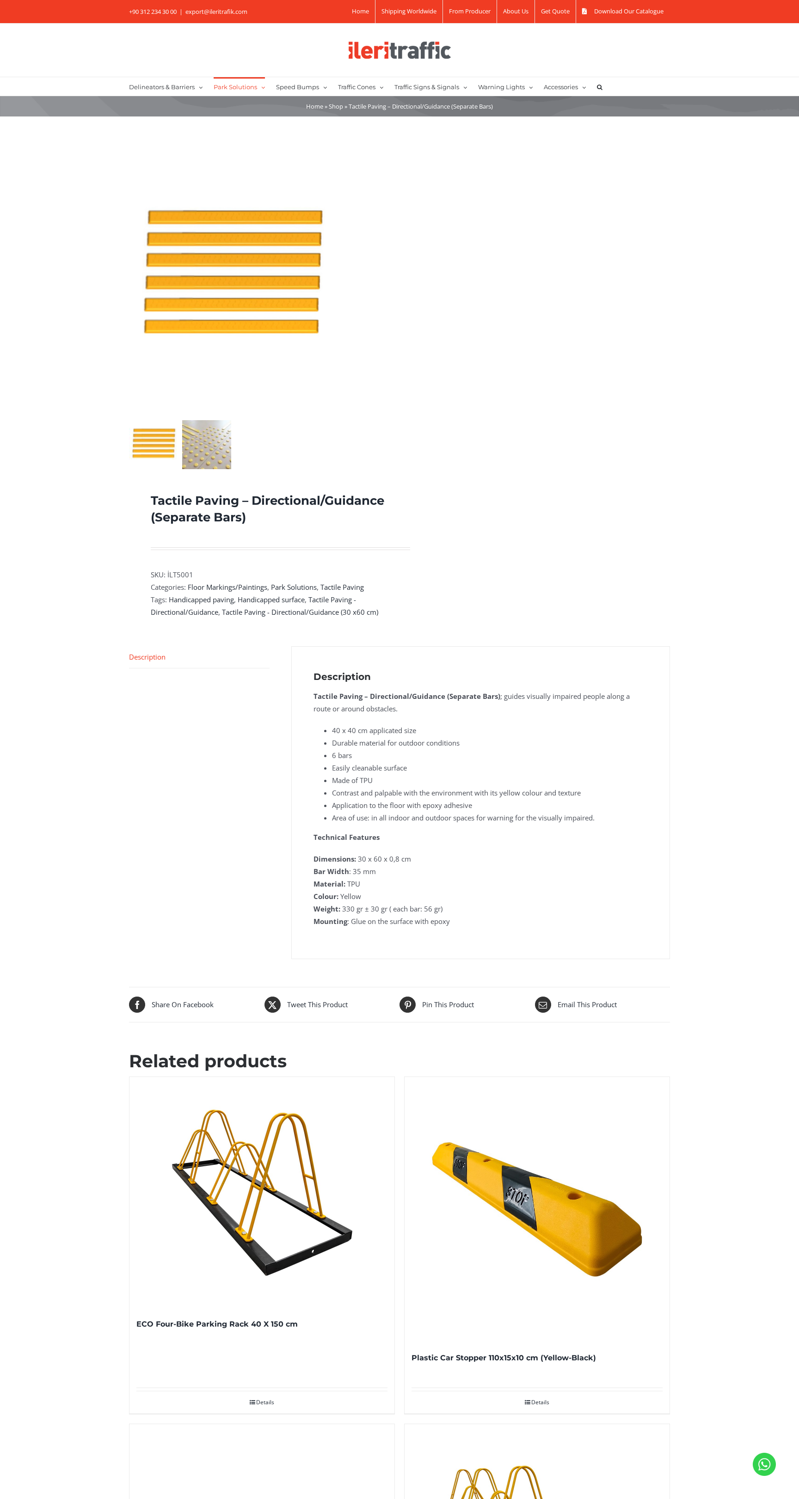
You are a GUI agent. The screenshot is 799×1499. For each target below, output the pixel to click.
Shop (336, 106)
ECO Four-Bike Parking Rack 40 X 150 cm (217, 1324)
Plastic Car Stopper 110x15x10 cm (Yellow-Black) (504, 1357)
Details (265, 1402)
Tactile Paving (342, 587)
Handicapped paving (201, 599)
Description (147, 656)
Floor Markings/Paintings (227, 587)
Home (314, 106)
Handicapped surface (271, 599)
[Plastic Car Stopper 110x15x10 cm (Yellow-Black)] (537, 1209)
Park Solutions (294, 587)
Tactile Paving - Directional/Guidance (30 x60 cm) (300, 612)
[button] (599, 86)
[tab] (199, 657)
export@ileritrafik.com (216, 11)
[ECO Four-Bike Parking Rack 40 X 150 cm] (261, 1192)
